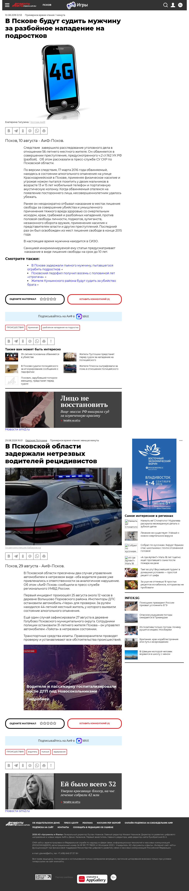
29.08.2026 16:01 (14, 440)
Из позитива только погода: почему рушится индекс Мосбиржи (160, 628)
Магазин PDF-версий (109, 823)
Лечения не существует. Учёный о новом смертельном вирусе (160, 534)
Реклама (88, 823)
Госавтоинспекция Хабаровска (23, 547)
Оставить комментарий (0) (94, 299)
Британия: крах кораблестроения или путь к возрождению (159, 640)
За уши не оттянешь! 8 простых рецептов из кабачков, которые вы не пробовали (162, 584)
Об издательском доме (46, 823)
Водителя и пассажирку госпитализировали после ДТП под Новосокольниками (71, 688)
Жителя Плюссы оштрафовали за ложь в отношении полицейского (98, 367)
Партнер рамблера (64, 877)
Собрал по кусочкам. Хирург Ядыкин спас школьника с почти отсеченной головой (162, 548)
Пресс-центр (71, 823)
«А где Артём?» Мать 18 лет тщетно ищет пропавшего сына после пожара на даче (161, 560)
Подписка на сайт (42, 827)
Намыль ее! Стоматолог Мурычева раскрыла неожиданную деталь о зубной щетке (160, 523)
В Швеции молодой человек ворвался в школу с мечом (156, 652)
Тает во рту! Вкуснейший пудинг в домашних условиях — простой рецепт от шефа (160, 572)
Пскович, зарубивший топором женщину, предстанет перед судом (39, 380)
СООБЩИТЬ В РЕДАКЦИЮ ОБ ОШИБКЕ (93, 827)
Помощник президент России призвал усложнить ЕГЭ (157, 604)
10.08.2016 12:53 (13, 15)
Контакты (63, 827)
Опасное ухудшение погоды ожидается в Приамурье (156, 616)
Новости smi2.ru (17, 429)
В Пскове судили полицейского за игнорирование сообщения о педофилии (39, 369)
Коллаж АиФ (37, 122)
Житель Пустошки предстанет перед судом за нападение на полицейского (96, 357)
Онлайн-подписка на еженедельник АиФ (149, 823)
